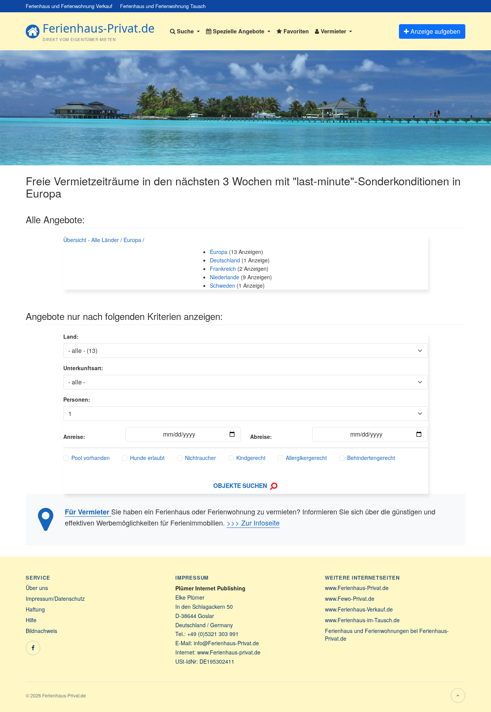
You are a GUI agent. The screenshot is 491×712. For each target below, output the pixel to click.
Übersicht (74, 240)
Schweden (222, 285)
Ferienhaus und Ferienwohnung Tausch (163, 6)
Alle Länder (105, 240)
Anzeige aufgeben (434, 31)
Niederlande (224, 277)
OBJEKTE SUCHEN (241, 485)
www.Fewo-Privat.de (349, 598)
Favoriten (295, 31)
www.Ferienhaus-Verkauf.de (359, 609)
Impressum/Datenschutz (55, 598)
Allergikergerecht (306, 457)
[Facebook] (33, 648)
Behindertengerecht (371, 457)
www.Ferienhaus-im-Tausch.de (362, 620)
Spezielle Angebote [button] (238, 31)
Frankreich (223, 268)
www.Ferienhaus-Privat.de (357, 588)
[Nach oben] (458, 695)
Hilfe (31, 620)
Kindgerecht (250, 457)
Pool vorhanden (90, 457)
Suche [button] (185, 31)
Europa (132, 240)
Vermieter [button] (333, 31)
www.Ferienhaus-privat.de (228, 652)
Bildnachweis (41, 631)
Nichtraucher (200, 457)
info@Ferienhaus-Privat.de (226, 643)
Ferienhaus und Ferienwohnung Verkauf (69, 6)
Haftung (35, 609)
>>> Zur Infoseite (253, 522)
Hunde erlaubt (147, 457)
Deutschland (225, 260)
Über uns (37, 588)
